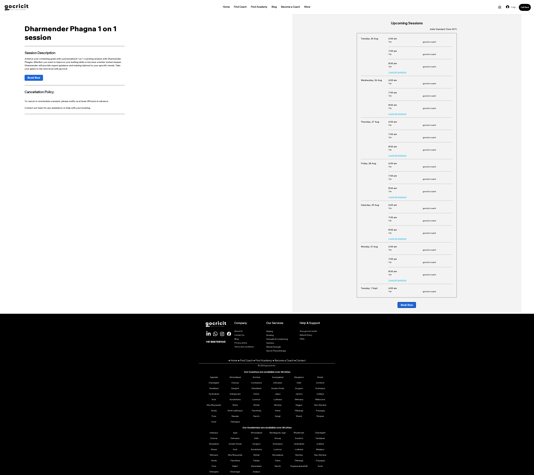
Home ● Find (238, 360)
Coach (249, 360)
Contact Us (239, 335)
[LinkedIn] (208, 334)
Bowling (270, 335)
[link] (34, 78)
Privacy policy (240, 343)
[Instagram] (222, 334)
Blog (236, 339)
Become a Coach (284, 360)
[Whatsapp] (215, 334)
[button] (499, 7)
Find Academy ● (265, 360)
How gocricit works (308, 331)
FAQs (302, 339)
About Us (238, 331)
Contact (301, 360)
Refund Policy (306, 335)
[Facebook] (229, 334)
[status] (443, 29)
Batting (269, 331)
